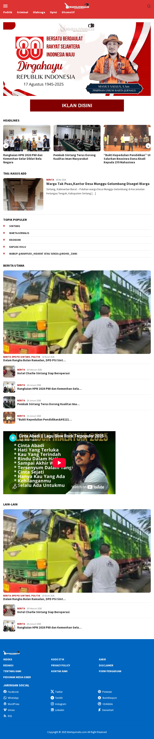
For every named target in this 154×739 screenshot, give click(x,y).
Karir (102, 659)
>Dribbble (107, 704)
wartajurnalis (19, 233)
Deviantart (107, 710)
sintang (14, 226)
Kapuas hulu (17, 247)
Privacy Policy (60, 665)
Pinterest (107, 692)
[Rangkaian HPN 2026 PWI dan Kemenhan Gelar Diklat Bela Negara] (26, 138)
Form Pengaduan (110, 671)
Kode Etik (57, 659)
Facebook (13, 692)
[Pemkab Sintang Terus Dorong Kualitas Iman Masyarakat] (76, 138)
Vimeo (11, 710)
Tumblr (59, 698)
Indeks (7, 659)
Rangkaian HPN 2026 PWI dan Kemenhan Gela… (49, 389)
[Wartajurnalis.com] (77, 5)
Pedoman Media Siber (17, 677)
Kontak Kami (59, 671)
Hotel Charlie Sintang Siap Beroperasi (43, 373)
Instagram (60, 704)
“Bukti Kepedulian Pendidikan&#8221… (44, 419)
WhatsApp (13, 698)
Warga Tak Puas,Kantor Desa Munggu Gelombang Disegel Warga (98, 183)
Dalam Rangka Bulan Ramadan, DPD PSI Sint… (34, 360)
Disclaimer (106, 665)
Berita (50, 179)
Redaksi (8, 665)
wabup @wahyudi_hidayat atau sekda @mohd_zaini (43, 253)
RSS (10, 716)
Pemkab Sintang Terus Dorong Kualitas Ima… (48, 404)
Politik (35, 356)
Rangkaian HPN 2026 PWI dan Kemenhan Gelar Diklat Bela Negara (23, 158)
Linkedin (59, 710)
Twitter (59, 692)
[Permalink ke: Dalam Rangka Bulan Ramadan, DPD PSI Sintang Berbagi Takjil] (77, 312)
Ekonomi (15, 240)
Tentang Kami (12, 671)
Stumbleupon (109, 698)
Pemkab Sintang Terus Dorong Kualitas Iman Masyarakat (74, 157)
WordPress (13, 704)
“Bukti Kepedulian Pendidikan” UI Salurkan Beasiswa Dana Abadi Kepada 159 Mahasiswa (127, 158)
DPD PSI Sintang (21, 356)
